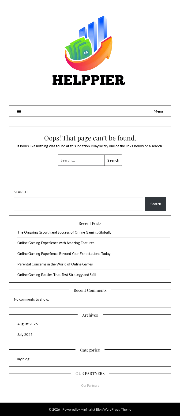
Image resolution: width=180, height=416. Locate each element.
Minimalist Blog (92, 409)
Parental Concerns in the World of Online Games (55, 264)
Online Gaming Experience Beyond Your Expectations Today (64, 253)
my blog (23, 359)
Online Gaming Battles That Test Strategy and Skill (56, 274)
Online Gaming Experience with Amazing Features (55, 243)
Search (20, 192)
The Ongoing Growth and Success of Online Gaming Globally (64, 232)
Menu (158, 111)
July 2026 (25, 334)
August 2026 (27, 324)
